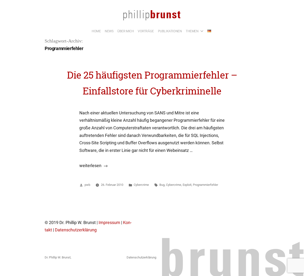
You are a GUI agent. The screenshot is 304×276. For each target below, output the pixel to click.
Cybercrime (141, 185)
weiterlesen (93, 165)
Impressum (109, 222)
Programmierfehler (205, 185)
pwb (87, 185)
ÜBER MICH (125, 31)
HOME (96, 31)
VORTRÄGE (146, 31)
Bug (162, 185)
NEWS (109, 31)
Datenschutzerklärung (76, 230)
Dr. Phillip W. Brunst (58, 257)
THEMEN (192, 31)
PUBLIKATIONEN (170, 31)
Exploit (187, 185)
